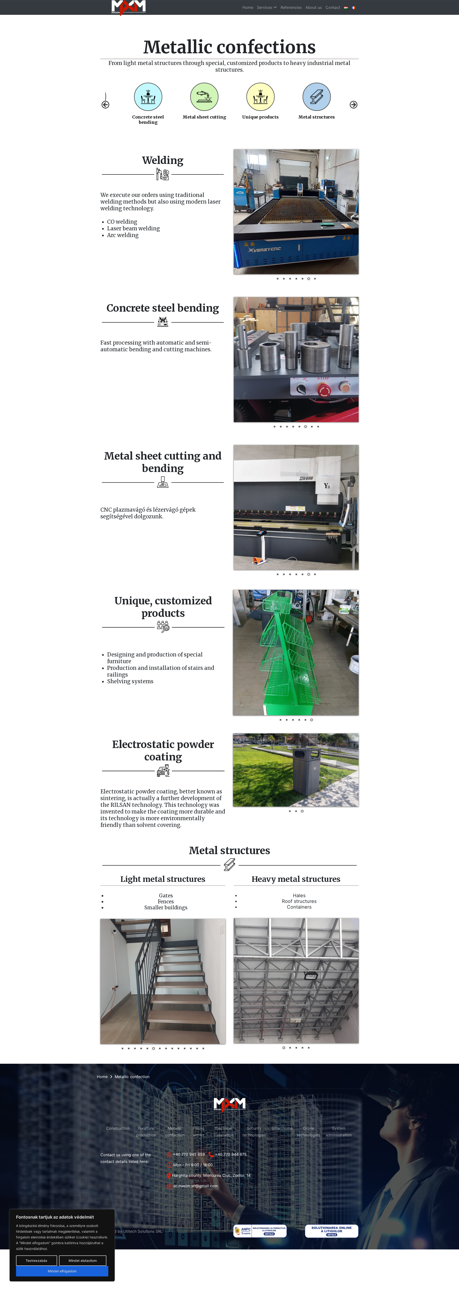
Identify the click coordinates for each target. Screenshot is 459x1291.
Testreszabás (36, 1260)
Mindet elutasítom (83, 1260)
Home (102, 1076)
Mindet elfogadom (62, 1271)
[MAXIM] (128, 7)
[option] (145, 100)
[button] (105, 104)
